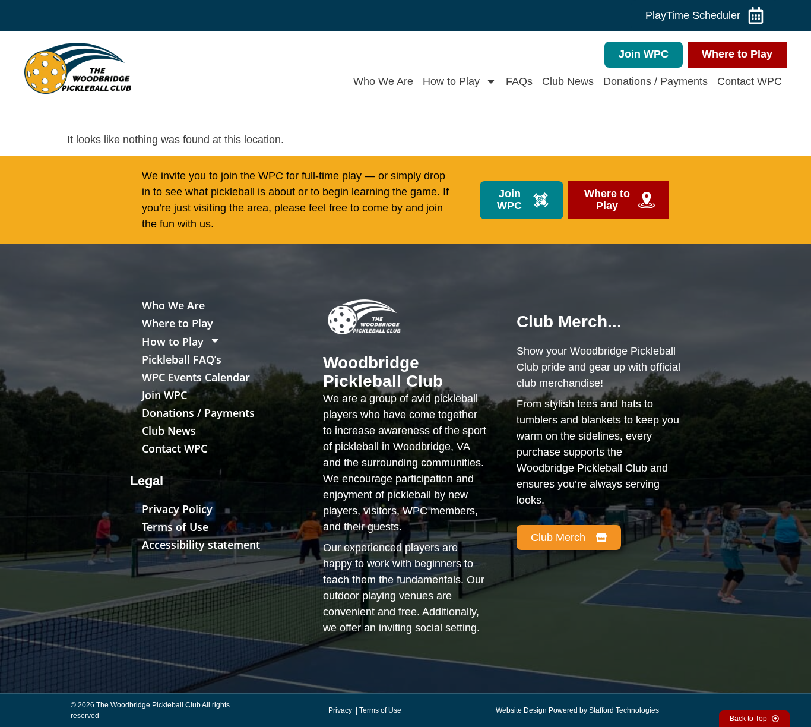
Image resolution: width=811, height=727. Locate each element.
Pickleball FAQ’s (181, 359)
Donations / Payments (655, 81)
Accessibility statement (201, 545)
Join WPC (164, 395)
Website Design (521, 710)
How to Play (451, 81)
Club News (568, 81)
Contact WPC (749, 81)
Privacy (341, 710)
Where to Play (177, 323)
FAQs (519, 81)
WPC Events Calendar (196, 377)
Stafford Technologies (624, 710)
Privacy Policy (177, 509)
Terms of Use (175, 527)
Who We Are (383, 81)
